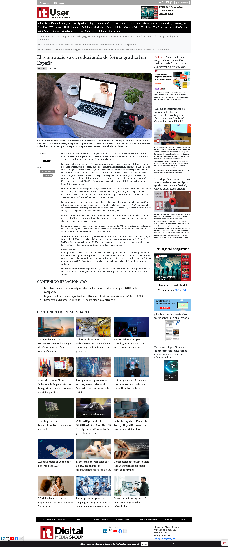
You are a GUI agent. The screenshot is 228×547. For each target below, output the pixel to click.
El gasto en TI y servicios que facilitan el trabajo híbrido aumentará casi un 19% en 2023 (93, 296)
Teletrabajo (48, 175)
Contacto (168, 520)
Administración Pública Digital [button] (54, 23)
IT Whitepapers (72, 27)
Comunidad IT (104, 23)
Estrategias (180, 23)
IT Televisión (55, 27)
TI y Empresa (160, 27)
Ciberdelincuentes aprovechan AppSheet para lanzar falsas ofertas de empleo (131, 466)
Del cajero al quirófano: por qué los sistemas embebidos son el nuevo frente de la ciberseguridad (170, 353)
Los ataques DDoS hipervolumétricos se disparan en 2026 (55, 425)
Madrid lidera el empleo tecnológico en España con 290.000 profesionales (129, 344)
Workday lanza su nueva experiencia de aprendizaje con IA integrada (56, 503)
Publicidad (184, 520)
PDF (177, 290)
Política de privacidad (148, 520)
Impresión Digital (178, 27)
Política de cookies (100, 520)
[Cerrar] (174, 544)
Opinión (42, 27)
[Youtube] (167, 2)
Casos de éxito (131, 27)
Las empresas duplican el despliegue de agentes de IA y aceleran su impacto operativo (93, 503)
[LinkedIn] (160, 2)
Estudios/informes (48, 171)
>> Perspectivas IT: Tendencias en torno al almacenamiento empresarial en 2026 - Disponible (87, 44)
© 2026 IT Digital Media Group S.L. (54, 520)
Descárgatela (166, 13)
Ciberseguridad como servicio (67, 31)
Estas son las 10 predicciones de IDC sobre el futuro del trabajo (79, 300)
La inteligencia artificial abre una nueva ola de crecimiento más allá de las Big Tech (130, 384)
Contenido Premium (124, 23)
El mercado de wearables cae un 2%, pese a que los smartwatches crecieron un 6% (93, 466)
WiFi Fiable (44, 31)
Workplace (99, 27)
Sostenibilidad (114, 27)
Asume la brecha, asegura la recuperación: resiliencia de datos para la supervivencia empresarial (170, 62)
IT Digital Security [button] (83, 23)
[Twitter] (163, 2)
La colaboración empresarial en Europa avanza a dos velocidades (130, 503)
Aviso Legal (80, 520)
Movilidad (146, 27)
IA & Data (87, 27)
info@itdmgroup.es (164, 538)
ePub (183, 290)
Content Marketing (161, 23)
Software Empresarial (109, 31)
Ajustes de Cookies (123, 520)
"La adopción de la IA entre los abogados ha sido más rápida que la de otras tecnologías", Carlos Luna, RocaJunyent (172, 184)
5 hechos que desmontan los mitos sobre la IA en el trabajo (172, 316)
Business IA (91, 31)
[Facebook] (171, 2)
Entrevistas (143, 23)
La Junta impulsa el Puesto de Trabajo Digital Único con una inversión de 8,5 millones (130, 425)
